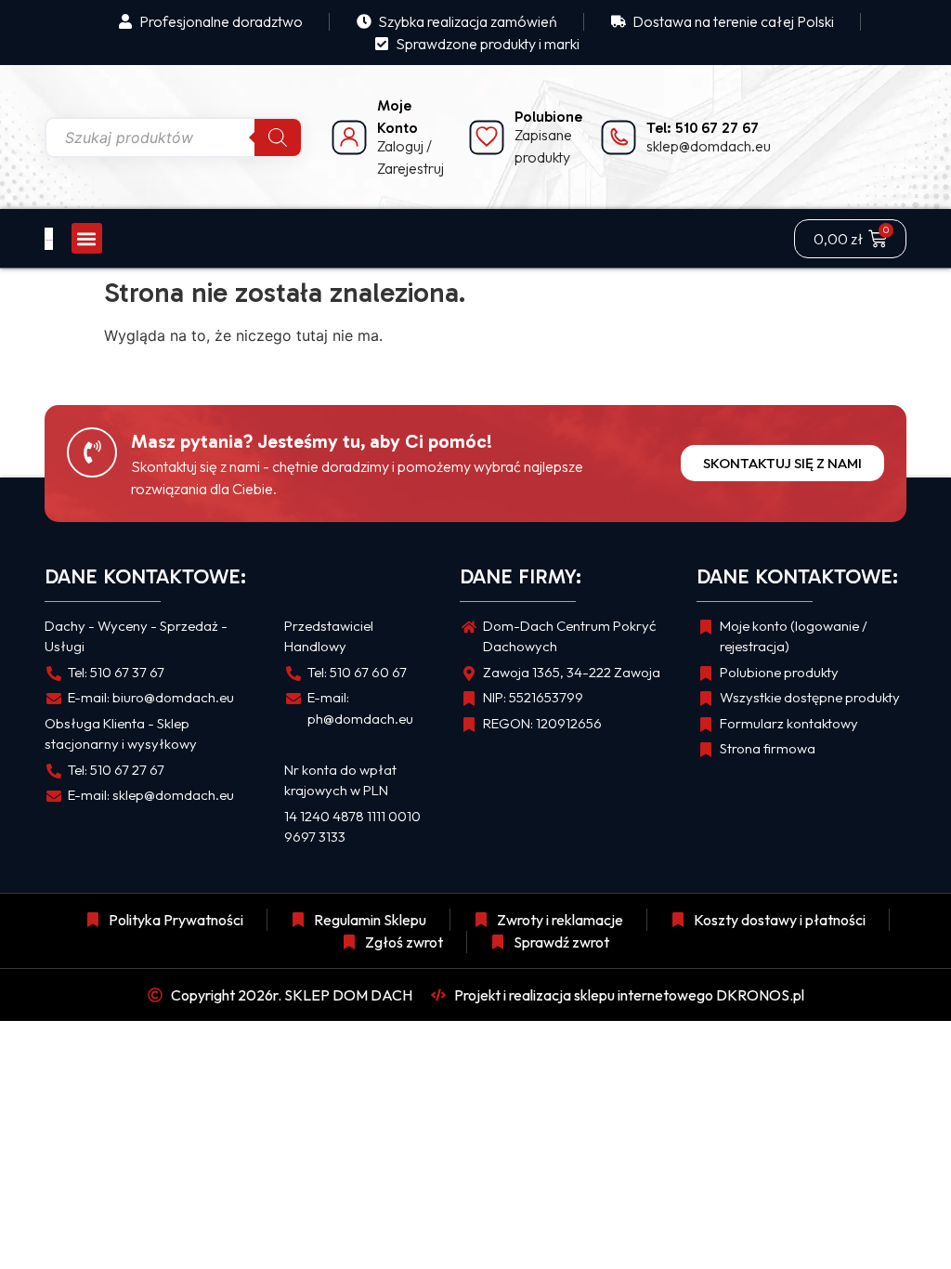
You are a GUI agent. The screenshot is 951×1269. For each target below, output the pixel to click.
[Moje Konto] (349, 137)
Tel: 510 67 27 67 (702, 128)
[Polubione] (486, 137)
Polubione (548, 116)
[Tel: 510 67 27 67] (618, 137)
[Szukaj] (277, 137)
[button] (87, 238)
